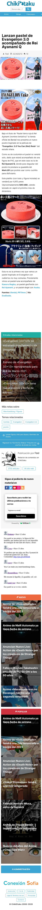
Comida (6, 422)
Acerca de (11, 891)
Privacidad (31, 895)
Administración (22, 869)
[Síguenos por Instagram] (19, 488)
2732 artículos (13, 468)
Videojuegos (30, 14)
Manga (18, 14)
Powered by (15, 523)
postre (6, 427)
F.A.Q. (21, 891)
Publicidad (30, 891)
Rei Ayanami (7, 287)
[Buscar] (28, 9)
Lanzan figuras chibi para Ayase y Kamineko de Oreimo (22, 436)
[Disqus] (21, 559)
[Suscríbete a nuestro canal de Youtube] (15, 488)
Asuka (37, 287)
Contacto (21, 900)
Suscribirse (21, 516)
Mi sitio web (29, 468)
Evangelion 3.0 (31, 422)
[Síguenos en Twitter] (11, 488)
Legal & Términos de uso (15, 895)
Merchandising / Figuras (12, 411)
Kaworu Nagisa (9, 284)
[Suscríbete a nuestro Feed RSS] (22, 488)
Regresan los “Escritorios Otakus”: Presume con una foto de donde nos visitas (19, 444)
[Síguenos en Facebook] (7, 488)
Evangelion (17, 422)
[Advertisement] (21, 24)
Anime (6, 14)
